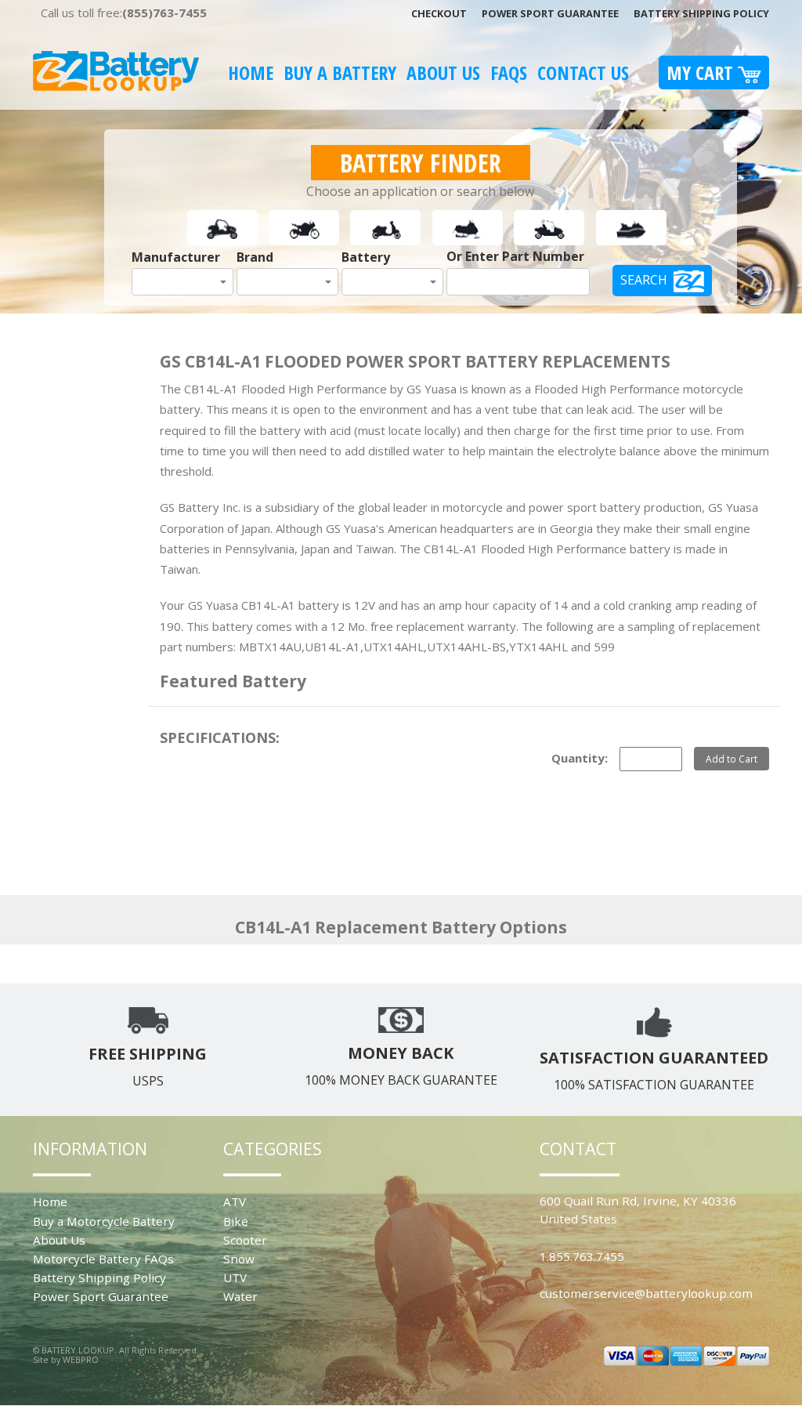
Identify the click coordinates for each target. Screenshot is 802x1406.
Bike (235, 1221)
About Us (443, 72)
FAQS (508, 72)
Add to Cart (731, 758)
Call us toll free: (124, 12)
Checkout (439, 13)
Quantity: (579, 758)
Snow (239, 1258)
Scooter (245, 1240)
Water (240, 1296)
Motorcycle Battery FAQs (103, 1258)
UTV (235, 1277)
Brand (255, 257)
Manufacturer (176, 257)
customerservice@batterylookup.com (646, 1293)
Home (250, 72)
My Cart (702, 72)
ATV (234, 1201)
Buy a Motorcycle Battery (104, 1221)
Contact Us (583, 72)
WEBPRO (81, 1359)
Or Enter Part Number (515, 256)
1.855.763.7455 (582, 1256)
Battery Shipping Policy (701, 13)
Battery (365, 257)
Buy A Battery (340, 72)
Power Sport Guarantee (550, 13)
